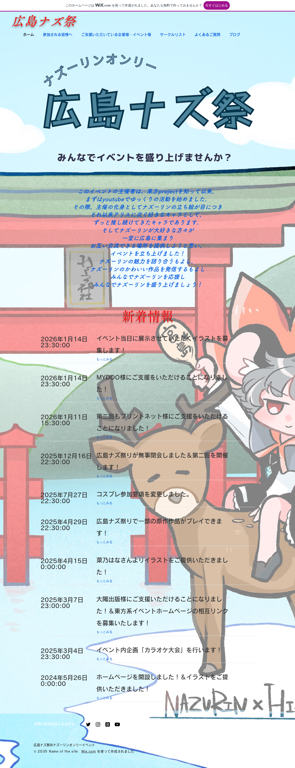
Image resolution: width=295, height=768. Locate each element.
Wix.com (88, 751)
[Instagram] (98, 724)
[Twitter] (88, 724)
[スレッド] (108, 724)
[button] (57, 34)
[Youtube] (117, 724)
